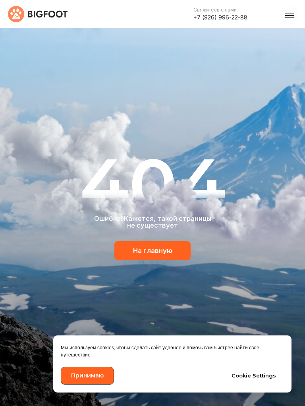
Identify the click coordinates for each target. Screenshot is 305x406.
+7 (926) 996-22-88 (220, 17)
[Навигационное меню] (289, 15)
